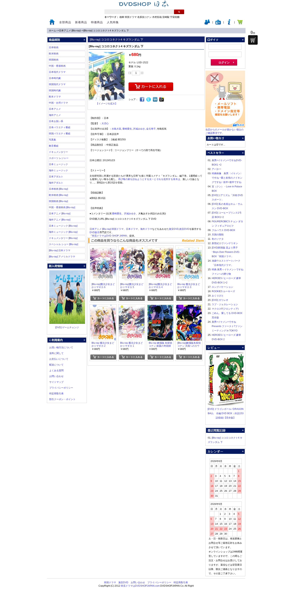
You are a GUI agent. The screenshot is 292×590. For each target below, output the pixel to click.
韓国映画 (53, 59)
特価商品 (97, 22)
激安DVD (174, 229)
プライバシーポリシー (61, 387)
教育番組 (53, 145)
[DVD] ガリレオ (220, 300)
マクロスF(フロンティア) (225, 308)
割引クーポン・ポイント (62, 399)
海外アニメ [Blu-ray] (59, 219)
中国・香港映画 (57, 65)
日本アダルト (56, 176)
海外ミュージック (58, 170)
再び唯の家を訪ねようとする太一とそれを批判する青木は (149, 179)
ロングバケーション (222, 287)
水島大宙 (116, 128)
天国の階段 (218, 234)
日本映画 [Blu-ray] (58, 189)
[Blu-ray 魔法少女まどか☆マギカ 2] (103, 307)
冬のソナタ (218, 239)
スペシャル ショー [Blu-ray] (63, 244)
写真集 (52, 139)
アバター (216, 169)
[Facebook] (142, 99)
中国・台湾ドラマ (58, 102)
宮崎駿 (165, 17)
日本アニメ (55, 109)
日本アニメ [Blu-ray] (69, 30)
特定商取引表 (56, 393)
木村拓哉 (157, 17)
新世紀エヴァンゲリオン (225, 243)
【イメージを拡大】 (106, 103)
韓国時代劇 (55, 90)
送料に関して (56, 353)
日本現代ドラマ (57, 72)
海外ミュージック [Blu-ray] (63, 232)
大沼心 (105, 123)
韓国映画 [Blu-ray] (58, 201)
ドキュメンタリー (58, 152)
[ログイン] (207, 24)
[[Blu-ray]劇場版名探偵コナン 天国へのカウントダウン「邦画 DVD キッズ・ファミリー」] (189, 307)
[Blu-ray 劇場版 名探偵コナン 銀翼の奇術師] (160, 307)
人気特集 (113, 22)
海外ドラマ (146, 229)
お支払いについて (58, 359)
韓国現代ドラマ (57, 84)
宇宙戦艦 (175, 17)
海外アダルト (56, 182)
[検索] (179, 12)
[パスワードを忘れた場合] (229, 24)
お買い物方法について (61, 347)
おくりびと (218, 295)
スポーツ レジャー (59, 158)
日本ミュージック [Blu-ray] (63, 225)
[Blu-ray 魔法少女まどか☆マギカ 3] (189, 248)
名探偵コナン (144, 17)
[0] (253, 40)
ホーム (52, 30)
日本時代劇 (55, 78)
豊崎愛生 (127, 128)
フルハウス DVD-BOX (223, 230)
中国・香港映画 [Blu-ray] (62, 207)
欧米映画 (53, 53)
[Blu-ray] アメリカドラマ (62, 256)
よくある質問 (56, 370)
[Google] (161, 99)
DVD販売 (95, 232)
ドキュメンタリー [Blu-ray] (63, 238)
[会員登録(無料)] (218, 24)
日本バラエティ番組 (59, 127)
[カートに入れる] (103, 298)
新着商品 (81, 22)
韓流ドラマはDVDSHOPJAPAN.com (140, 585)
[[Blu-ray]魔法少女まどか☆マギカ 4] (160, 248)
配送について (56, 364)
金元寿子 (151, 128)
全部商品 (65, 22)
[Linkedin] (155, 99)
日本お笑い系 (56, 121)
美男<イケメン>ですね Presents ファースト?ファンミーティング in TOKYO (227, 326)
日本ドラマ (132, 229)
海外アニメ (55, 115)
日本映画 (53, 47)
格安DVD (184, 229)
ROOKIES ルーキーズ (223, 291)
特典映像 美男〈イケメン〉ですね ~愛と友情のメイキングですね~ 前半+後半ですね (227, 178)
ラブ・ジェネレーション (225, 304)
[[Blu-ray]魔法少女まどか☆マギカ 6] (103, 248)
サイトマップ (56, 382)
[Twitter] (148, 99)
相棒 (121, 17)
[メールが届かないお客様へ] (225, 126)
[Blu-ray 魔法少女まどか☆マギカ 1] (132, 307)
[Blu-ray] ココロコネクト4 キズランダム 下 (106, 30)
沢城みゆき (139, 128)
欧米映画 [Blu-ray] (58, 195)
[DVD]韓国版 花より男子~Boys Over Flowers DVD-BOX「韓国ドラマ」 (226, 252)
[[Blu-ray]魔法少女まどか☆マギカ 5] (132, 248)
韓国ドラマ (131, 17)
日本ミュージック (58, 164)
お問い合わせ (56, 376)
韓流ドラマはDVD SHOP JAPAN (109, 235)
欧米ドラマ (55, 96)
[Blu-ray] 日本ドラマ (59, 250)
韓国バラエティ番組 (59, 133)
